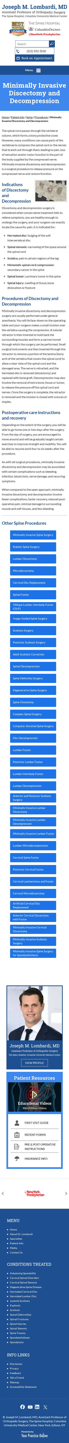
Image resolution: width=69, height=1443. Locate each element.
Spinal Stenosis (18, 1328)
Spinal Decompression (26, 666)
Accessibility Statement (23, 1386)
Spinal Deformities (20, 1314)
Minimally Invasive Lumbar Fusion (33, 833)
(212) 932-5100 (36, 51)
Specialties (16, 1238)
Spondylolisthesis (20, 1337)
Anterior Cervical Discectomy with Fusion (31, 917)
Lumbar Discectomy (25, 558)
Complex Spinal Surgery (27, 714)
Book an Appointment (37, 58)
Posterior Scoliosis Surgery (29, 642)
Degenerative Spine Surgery (30, 690)
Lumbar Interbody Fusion (28, 773)
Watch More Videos (35, 1108)
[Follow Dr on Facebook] (23, 1407)
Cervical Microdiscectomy (29, 893)
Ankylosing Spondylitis (23, 1273)
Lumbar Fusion (22, 750)
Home (5, 117)
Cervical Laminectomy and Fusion (33, 881)
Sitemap (14, 1382)
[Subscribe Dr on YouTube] (38, 1407)
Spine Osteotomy (23, 702)
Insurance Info (36, 1158)
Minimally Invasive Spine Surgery (33, 534)
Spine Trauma (17, 1333)
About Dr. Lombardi (21, 1234)
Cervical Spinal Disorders (24, 1277)
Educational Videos (34, 1103)
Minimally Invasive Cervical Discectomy (30, 929)
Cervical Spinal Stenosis (23, 1282)
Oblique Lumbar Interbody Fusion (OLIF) (33, 606)
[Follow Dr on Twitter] (30, 1407)
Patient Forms (35, 1134)
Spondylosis (17, 1342)
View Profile (34, 1062)
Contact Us (16, 1252)
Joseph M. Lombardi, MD (34, 1045)
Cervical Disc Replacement (29, 582)
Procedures (41, 117)
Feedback (15, 1373)
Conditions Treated (29, 1264)
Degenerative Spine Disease (25, 1287)
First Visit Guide (37, 1122)
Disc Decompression (25, 738)
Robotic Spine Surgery (26, 546)
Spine (29, 117)
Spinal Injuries (18, 1323)
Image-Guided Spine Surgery (30, 618)
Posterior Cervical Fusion (28, 869)
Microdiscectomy (23, 570)
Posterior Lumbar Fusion (28, 762)
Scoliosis (15, 1310)
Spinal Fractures (19, 1319)
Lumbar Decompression (27, 785)
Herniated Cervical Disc (23, 1291)
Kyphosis (15, 1305)
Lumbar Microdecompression (30, 845)
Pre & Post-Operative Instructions (40, 1147)
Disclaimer (16, 1363)
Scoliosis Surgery (23, 630)
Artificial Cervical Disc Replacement (26, 905)
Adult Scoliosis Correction (28, 654)
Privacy (14, 1368)
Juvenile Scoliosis (20, 1300)
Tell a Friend (17, 1377)
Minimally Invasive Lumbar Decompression (29, 821)
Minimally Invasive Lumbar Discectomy (29, 809)
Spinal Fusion (21, 594)
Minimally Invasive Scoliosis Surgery (30, 941)
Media (13, 1247)
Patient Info (17, 117)
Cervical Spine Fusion (26, 857)
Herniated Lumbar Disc (23, 1296)
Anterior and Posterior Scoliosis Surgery (32, 797)
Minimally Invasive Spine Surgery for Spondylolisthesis (33, 953)
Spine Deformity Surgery (28, 678)
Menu (29, 70)
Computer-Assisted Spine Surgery (33, 726)
